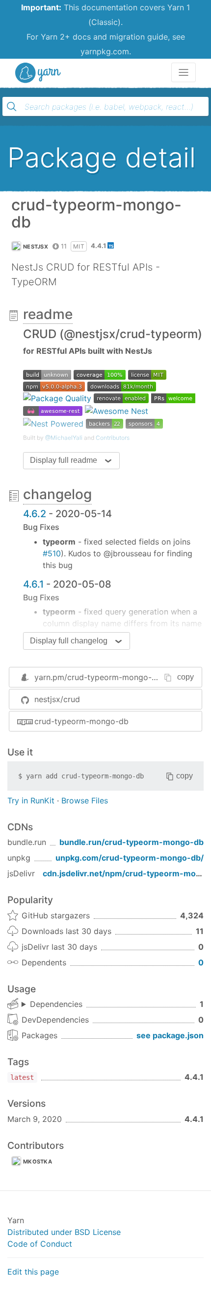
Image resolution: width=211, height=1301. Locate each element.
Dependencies (56, 1004)
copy (185, 677)
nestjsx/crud (57, 699)
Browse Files (84, 800)
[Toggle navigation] (183, 72)
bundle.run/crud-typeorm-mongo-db (131, 842)
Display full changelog (68, 641)
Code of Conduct (39, 1244)
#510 (52, 553)
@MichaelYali (63, 437)
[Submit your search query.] (12, 106)
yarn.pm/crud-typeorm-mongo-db (97, 677)
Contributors (113, 437)
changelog (57, 494)
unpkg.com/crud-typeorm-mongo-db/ (129, 858)
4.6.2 (34, 514)
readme (48, 314)
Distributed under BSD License (64, 1232)
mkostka (37, 1161)
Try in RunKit (30, 800)
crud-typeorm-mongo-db (81, 721)
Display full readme (63, 460)
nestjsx (35, 246)
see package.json (170, 1035)
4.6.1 (33, 584)
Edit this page (33, 1272)
